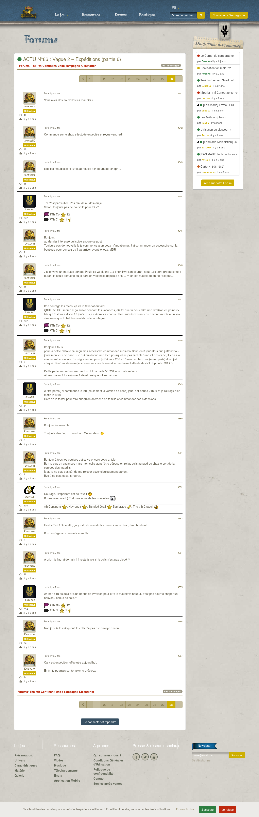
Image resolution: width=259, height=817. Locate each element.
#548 (180, 340)
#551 (180, 452)
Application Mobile (67, 780)
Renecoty (29, 431)
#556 (180, 621)
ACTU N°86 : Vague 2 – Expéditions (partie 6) (71, 58)
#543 (180, 162)
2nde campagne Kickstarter (77, 66)
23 (129, 79)
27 (163, 79)
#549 (180, 384)
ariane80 (29, 140)
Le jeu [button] (61, 15)
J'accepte (208, 810)
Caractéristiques (26, 765)
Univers (20, 760)
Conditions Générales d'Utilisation (108, 762)
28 (171, 79)
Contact (98, 778)
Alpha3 (29, 497)
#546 (180, 265)
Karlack (29, 209)
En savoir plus (185, 809)
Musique (60, 765)
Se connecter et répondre (100, 722)
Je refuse (228, 810)
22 (121, 79)
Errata (58, 775)
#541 (180, 93)
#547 (180, 299)
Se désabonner (201, 760)
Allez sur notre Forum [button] (218, 183)
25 (146, 79)
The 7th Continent (43, 66)
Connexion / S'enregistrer (229, 15)
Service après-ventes (107, 783)
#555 (180, 587)
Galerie (19, 775)
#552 (180, 487)
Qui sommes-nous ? (107, 755)
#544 (180, 196)
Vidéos (59, 760)
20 (104, 79)
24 (138, 79)
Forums (120, 15)
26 (154, 79)
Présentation (23, 755)
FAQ (57, 755)
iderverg (29, 106)
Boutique (147, 15)
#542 (180, 127)
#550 (180, 418)
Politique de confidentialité (103, 771)
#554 (180, 552)
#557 (180, 655)
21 (113, 79)
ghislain (29, 243)
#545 (180, 230)
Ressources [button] (91, 15)
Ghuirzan (29, 634)
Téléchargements (66, 770)
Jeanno (29, 397)
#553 (180, 518)
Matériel (20, 770)
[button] (175, 8)
